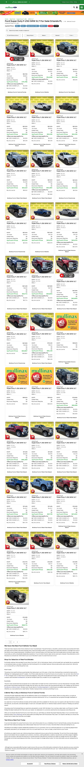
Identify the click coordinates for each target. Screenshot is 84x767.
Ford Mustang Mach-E (43, 687)
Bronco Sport (16, 687)
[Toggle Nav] (81, 7)
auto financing (18, 714)
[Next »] (17, 642)
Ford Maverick (21, 677)
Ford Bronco (7, 687)
